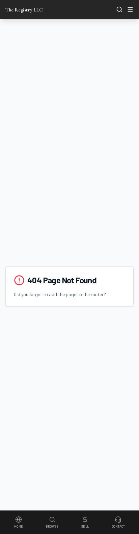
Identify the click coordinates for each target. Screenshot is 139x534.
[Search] (119, 9)
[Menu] (130, 9)
